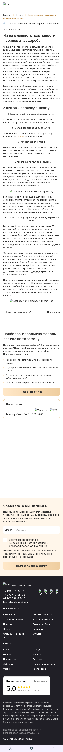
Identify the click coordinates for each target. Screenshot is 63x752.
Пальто (7, 654)
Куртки (6, 649)
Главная (7, 15)
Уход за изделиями (13, 619)
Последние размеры (44, 664)
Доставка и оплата (43, 619)
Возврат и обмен (42, 624)
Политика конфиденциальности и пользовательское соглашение (22, 731)
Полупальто (9, 659)
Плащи (36, 649)
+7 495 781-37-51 (13, 591)
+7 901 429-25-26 (14, 598)
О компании (9, 614)
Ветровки (38, 659)
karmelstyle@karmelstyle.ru (15, 602)
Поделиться (53, 312)
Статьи (7, 629)
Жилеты (37, 654)
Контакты (38, 629)
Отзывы (37, 633)
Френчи (7, 668)
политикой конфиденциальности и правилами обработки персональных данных (28, 543)
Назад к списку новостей (18, 312)
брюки (21, 136)
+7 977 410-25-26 (14, 594)
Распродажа (39, 668)
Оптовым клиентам (42, 614)
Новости (20, 15)
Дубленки (8, 664)
